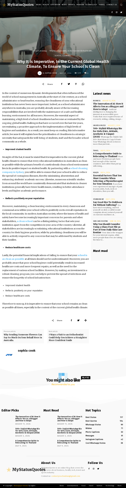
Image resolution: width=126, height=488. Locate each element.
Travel (95, 150)
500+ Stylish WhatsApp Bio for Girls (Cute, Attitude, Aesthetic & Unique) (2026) (107, 132)
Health (95, 172)
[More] (85, 320)
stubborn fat (98, 199)
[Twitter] (121, 12)
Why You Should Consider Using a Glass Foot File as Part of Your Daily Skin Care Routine (107, 228)
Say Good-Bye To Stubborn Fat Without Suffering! (107, 203)
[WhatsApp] (83, 84)
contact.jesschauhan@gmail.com (65, 476)
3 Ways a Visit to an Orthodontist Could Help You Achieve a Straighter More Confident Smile (68, 337)
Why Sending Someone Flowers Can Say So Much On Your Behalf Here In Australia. (23, 337)
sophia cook (51, 73)
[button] (121, 5)
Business (96, 101)
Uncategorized (99, 125)
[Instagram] (116, 12)
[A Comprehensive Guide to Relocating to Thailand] (7, 444)
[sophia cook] (40, 73)
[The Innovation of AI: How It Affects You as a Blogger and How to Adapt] (7, 419)
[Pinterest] (76, 84)
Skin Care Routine (100, 221)
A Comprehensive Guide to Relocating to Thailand (107, 155)
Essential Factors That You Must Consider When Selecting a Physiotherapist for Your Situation (108, 179)
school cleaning (40, 51)
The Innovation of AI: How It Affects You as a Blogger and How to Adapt (108, 106)
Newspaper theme (21, 486)
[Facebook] (112, 12)
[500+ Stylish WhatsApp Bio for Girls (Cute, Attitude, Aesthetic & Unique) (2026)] (7, 432)
